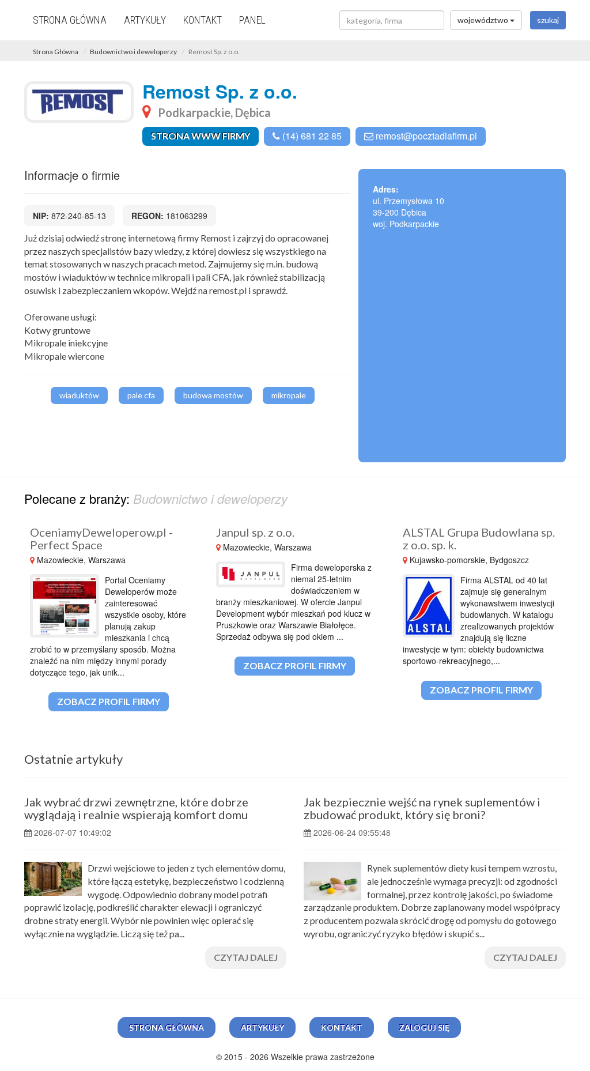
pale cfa (141, 395)
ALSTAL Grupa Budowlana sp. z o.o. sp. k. (479, 538)
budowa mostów (213, 395)
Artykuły (145, 20)
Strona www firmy (200, 135)
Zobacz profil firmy (108, 701)
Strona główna (70, 20)
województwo (483, 20)
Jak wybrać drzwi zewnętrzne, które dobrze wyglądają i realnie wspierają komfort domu (136, 808)
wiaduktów (79, 395)
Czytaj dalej (246, 957)
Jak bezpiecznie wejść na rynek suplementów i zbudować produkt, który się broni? (422, 808)
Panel (252, 20)
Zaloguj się (424, 1027)
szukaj (548, 20)
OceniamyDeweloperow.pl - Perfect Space (101, 538)
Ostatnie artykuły (73, 759)
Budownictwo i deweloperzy (133, 51)
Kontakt (202, 20)
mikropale (288, 395)
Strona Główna (55, 51)
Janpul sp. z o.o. (255, 532)
